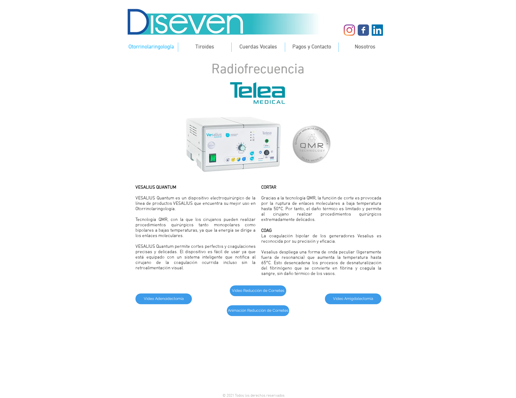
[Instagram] (349, 30)
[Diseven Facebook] (363, 30)
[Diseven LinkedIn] (377, 30)
